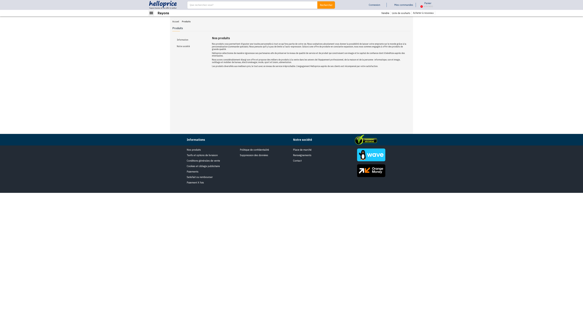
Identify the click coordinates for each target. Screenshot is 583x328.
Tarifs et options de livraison (202, 155)
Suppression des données (254, 155)
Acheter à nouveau (423, 12)
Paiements (192, 171)
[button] (419, 5)
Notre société (183, 46)
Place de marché (302, 149)
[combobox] (250, 5)
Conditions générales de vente (203, 160)
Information (182, 39)
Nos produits (194, 149)
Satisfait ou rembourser (200, 177)
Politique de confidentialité (254, 149)
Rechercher (326, 5)
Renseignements (302, 155)
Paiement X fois (195, 182)
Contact (297, 160)
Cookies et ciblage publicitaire (203, 166)
